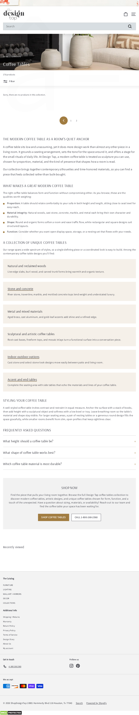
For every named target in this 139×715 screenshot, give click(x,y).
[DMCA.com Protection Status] (69, 713)
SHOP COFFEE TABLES (53, 517)
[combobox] (69, 26)
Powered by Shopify (96, 703)
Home (5, 56)
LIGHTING (7, 589)
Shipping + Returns (11, 617)
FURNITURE (8, 585)
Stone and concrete (20, 289)
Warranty (7, 621)
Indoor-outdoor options (23, 357)
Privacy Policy (9, 630)
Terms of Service (10, 634)
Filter (12, 81)
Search (79, 703)
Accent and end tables (22, 379)
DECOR (6, 598)
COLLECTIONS (9, 603)
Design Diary (8, 639)
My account (8, 648)
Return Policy (9, 626)
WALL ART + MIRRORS (12, 594)
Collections (16, 56)
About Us (7, 643)
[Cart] (125, 14)
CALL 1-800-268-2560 (86, 517)
